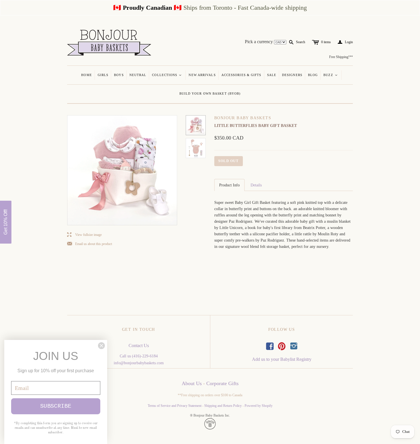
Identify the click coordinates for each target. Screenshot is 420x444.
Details (256, 185)
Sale (271, 75)
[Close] (101, 345)
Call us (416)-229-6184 (139, 356)
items (326, 42)
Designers (292, 75)
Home (86, 75)
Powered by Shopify (259, 406)
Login (345, 42)
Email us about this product (89, 244)
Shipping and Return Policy (223, 406)
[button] (5, 222)
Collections (167, 75)
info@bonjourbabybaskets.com (139, 363)
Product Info (229, 185)
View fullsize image (84, 234)
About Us (192, 383)
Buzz (330, 75)
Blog (313, 75)
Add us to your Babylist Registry (281, 359)
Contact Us (139, 345)
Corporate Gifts (222, 383)
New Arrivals (202, 75)
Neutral (138, 75)
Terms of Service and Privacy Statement (174, 406)
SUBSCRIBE (55, 406)
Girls (103, 75)
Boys (118, 75)
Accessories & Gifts (241, 75)
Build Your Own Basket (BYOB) (210, 93)
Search (300, 42)
